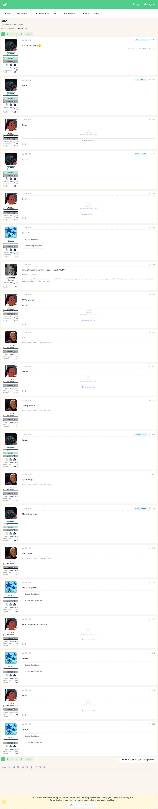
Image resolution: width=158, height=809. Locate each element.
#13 (153, 474)
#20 (153, 724)
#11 (153, 400)
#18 (153, 653)
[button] (22, 13)
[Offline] (16, 48)
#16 (153, 582)
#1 (154, 40)
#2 (154, 80)
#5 (153, 193)
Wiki (85, 13)
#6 (153, 227)
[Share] (150, 39)
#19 (153, 690)
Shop (96, 13)
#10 (153, 366)
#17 (153, 619)
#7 (153, 264)
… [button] (16, 34)
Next (28, 34)
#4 (153, 154)
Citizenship (40, 13)
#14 (153, 508)
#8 (154, 295)
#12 (153, 434)
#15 (153, 548)
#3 (154, 120)
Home (7, 13)
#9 (153, 332)
